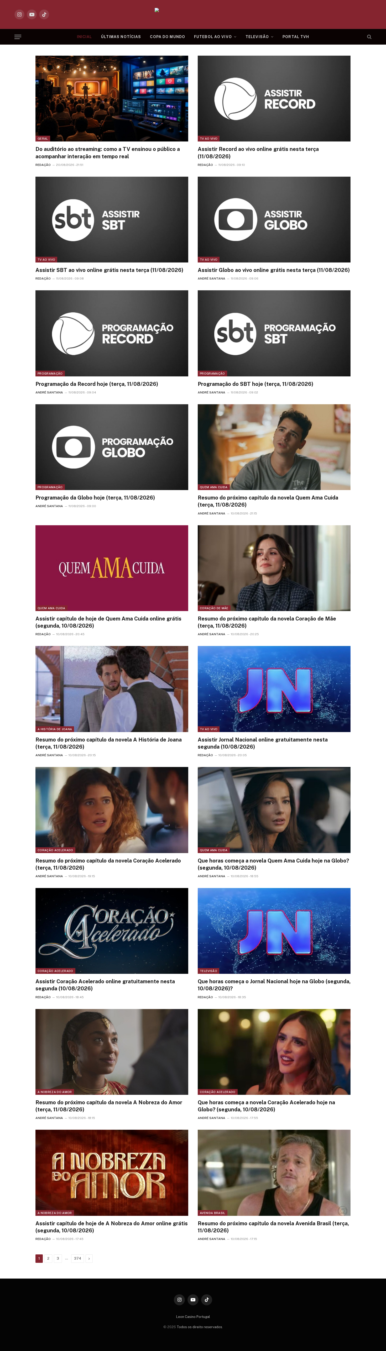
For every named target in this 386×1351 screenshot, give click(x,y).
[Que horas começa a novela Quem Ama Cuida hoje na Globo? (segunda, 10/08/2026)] (274, 810)
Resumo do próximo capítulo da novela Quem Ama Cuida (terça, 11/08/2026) (268, 501)
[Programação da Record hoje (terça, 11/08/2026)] (111, 333)
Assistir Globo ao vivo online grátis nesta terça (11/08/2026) (274, 270)
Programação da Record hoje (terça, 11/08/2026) (96, 384)
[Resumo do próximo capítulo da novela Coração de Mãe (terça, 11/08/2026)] (274, 568)
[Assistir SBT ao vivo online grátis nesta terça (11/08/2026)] (111, 219)
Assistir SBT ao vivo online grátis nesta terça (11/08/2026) (109, 270)
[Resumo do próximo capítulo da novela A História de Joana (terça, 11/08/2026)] (111, 689)
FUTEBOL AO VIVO (213, 37)
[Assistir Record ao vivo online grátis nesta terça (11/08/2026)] (274, 98)
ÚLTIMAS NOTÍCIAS (121, 37)
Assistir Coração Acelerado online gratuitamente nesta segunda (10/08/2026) (105, 985)
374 (77, 1258)
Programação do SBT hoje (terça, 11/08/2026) (255, 384)
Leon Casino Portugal (193, 1317)
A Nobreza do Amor (55, 1092)
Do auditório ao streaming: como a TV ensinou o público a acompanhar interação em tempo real (107, 152)
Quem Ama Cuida (214, 487)
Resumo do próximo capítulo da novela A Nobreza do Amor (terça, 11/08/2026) (108, 1106)
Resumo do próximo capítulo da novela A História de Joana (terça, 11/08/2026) (108, 743)
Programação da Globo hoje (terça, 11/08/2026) (95, 498)
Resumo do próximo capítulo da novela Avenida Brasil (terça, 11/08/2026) (273, 1227)
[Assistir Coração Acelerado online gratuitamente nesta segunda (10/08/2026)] (111, 931)
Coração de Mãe (214, 608)
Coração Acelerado (55, 850)
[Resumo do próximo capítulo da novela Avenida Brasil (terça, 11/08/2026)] (274, 1173)
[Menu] (17, 37)
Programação (50, 373)
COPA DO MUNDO (167, 37)
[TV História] (193, 14)
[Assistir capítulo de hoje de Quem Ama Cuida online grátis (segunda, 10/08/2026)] (111, 568)
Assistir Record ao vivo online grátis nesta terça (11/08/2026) (258, 152)
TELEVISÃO (257, 37)
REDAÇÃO (43, 165)
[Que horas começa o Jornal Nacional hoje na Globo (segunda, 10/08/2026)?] (274, 931)
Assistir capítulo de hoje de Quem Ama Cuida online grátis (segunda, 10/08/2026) (108, 622)
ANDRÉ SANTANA (211, 278)
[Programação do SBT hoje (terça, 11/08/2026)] (274, 333)
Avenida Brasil (212, 1213)
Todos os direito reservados (199, 1327)
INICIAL (84, 37)
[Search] (369, 37)
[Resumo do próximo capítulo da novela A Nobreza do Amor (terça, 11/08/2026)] (111, 1052)
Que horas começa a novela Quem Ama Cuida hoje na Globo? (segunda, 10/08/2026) (273, 864)
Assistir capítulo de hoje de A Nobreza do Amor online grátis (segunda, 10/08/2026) (111, 1227)
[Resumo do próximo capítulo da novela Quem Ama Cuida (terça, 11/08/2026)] (274, 447)
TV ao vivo (208, 138)
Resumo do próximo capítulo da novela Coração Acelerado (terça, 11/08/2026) (108, 864)
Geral (43, 138)
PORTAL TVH (296, 37)
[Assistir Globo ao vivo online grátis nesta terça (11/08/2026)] (274, 219)
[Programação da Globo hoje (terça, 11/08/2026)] (111, 447)
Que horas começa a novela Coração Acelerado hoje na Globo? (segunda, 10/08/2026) (266, 1106)
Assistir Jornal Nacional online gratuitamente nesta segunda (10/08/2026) (263, 743)
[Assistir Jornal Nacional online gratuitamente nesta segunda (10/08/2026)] (274, 689)
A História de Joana (55, 729)
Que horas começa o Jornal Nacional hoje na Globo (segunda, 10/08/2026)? (274, 985)
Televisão (208, 970)
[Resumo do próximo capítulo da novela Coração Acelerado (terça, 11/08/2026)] (111, 810)
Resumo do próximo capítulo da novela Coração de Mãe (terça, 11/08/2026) (267, 622)
